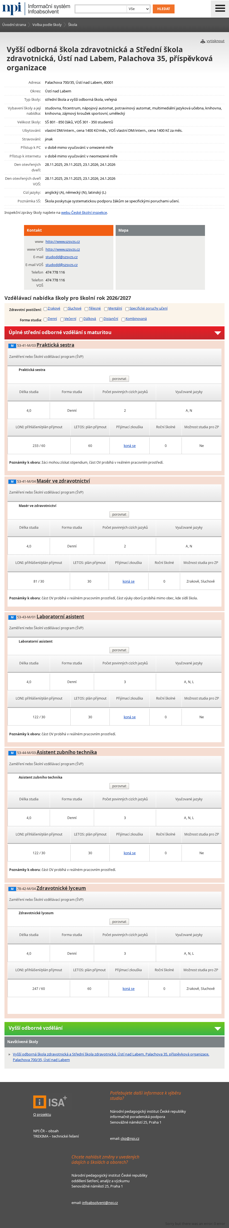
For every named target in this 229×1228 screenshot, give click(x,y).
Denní (52, 318)
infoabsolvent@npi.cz (100, 1202)
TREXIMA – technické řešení (56, 1136)
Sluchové (75, 308)
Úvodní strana (14, 24)
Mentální (115, 308)
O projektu (42, 1114)
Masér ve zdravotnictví (63, 481)
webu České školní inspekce (84, 212)
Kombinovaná (136, 318)
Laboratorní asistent (60, 616)
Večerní (70, 318)
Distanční (111, 318)
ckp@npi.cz (130, 1138)
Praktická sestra (55, 345)
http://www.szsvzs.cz (63, 241)
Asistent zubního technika (67, 752)
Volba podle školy (47, 24)
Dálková (90, 318)
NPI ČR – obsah (46, 1130)
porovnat (119, 378)
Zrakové (54, 308)
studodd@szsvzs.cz (62, 256)
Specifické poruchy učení (149, 308)
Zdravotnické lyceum (61, 888)
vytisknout (216, 40)
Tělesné (95, 308)
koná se (130, 445)
